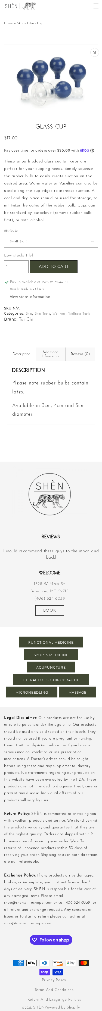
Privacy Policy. (54, 980)
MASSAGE (77, 692)
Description (21, 354)
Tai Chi (26, 319)
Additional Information (51, 354)
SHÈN (39, 1008)
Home (8, 23)
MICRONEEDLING (32, 692)
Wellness (59, 313)
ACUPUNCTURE (51, 667)
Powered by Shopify (62, 1008)
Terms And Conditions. (54, 990)
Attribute (11, 230)
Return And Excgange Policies (54, 1000)
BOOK (49, 611)
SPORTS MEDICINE (51, 655)
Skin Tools (42, 313)
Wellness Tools (79, 313)
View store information (30, 296)
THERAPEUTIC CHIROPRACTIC (50, 680)
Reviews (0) (80, 354)
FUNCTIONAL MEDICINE (50, 642)
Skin (20, 23)
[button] (96, 6)
